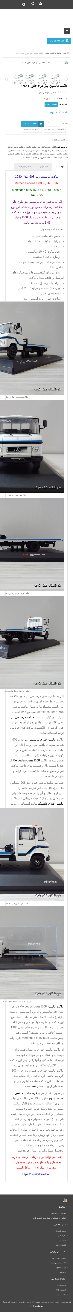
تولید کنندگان (60, 1231)
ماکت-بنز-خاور (52, 150)
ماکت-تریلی (18, 147)
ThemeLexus (38, 1306)
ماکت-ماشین (14, 150)
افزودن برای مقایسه (31, 130)
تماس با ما (61, 1286)
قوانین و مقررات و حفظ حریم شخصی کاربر (49, 1218)
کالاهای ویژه (61, 1245)
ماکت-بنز (41, 147)
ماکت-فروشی (44, 157)
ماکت (23, 150)
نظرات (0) (44, 167)
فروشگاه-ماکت (30, 157)
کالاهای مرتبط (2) (25, 167)
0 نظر (54, 92)
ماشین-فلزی (43, 154)
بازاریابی (62, 1241)
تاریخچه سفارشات (58, 1263)
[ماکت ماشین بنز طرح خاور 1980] (36, 63)
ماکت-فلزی (31, 154)
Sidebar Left (58, 41)
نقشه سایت (61, 1295)
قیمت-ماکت (56, 157)
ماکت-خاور (52, 147)
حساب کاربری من (59, 1258)
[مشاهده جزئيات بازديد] (65, 1201)
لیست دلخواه (61, 1268)
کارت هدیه (61, 1236)
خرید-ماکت (20, 154)
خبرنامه (63, 1272)
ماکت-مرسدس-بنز (35, 150)
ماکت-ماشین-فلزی (59, 154)
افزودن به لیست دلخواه (53, 130)
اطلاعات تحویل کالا (58, 1214)
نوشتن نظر (44, 92)
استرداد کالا (61, 1290)
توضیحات (60, 167)
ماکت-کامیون (30, 147)
